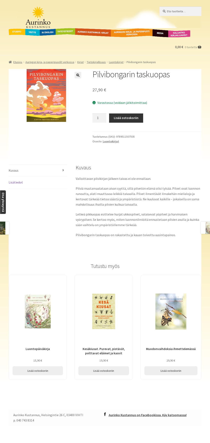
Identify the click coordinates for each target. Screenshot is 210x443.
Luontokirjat (116, 62)
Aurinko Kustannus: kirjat (92, 30)
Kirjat (80, 62)
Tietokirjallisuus (96, 62)
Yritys (29, 30)
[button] (78, 75)
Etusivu (14, 30)
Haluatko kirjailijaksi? (176, 32)
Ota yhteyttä (3, 202)
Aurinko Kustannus (34, 10)
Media (156, 30)
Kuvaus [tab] (13, 170)
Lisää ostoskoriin (126, 118)
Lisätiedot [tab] (16, 182)
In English (48, 30)
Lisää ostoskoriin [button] (37, 371)
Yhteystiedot (65, 30)
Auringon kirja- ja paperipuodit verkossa (126, 32)
